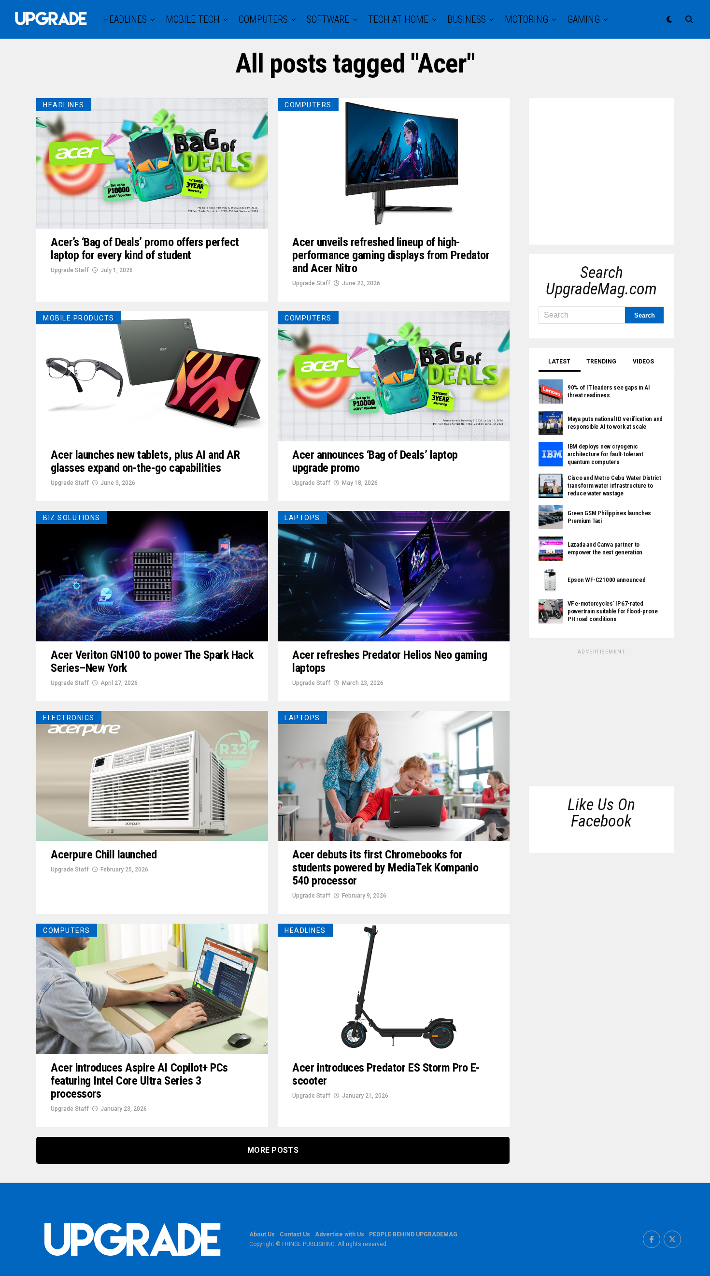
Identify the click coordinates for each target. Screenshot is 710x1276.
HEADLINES (125, 19)
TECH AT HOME (398, 19)
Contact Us (295, 1234)
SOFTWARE (328, 19)
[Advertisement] (611, 168)
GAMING (583, 19)
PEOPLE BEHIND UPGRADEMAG (413, 1234)
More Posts (272, 1150)
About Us (262, 1234)
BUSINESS (466, 19)
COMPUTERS (263, 19)
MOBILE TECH (193, 19)
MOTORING (526, 19)
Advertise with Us (339, 1234)
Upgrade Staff (70, 270)
